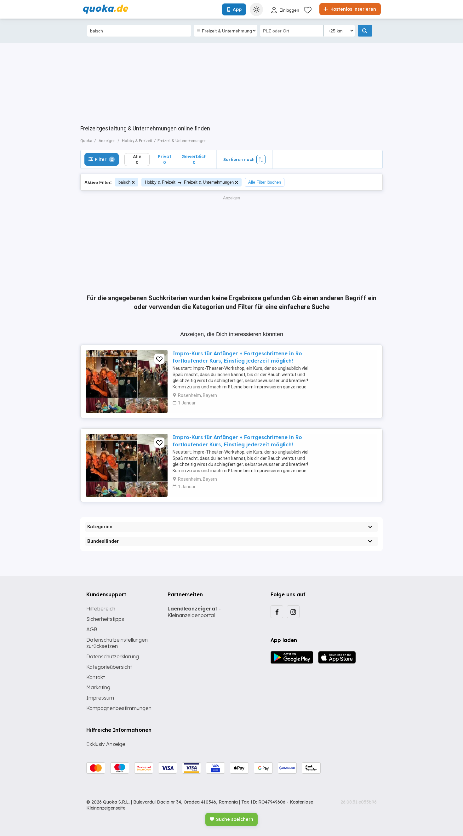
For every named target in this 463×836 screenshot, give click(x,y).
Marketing (98, 687)
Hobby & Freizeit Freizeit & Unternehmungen (189, 182)
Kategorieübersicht (109, 667)
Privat (164, 159)
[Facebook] (277, 612)
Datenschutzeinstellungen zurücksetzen (117, 643)
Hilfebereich (100, 608)
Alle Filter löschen (264, 182)
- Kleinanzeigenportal (194, 611)
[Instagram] (293, 612)
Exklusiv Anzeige (105, 744)
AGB (91, 629)
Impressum (100, 698)
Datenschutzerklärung (112, 656)
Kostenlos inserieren (352, 9)
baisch (124, 182)
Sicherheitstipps (105, 619)
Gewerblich (194, 159)
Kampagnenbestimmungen (118, 708)
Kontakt (95, 677)
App (237, 9)
